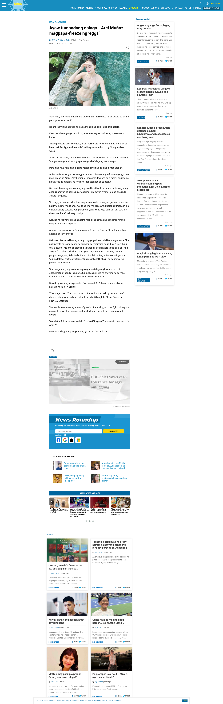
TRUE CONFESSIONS (150, 8)
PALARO (123, 8)
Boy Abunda (55, 627)
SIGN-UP (113, 431)
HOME (73, 8)
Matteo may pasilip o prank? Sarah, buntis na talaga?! (65, 675)
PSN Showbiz (57, 22)
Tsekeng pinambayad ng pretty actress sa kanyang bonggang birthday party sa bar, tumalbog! (110, 544)
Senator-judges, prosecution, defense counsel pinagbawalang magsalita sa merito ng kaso (153, 132)
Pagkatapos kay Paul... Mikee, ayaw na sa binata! (110, 675)
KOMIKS (197, 8)
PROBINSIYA (101, 8)
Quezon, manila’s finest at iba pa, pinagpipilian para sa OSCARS (65, 567)
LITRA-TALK (177, 8)
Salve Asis (65, 40)
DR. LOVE (165, 8)
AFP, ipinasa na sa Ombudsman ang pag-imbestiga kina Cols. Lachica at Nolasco (153, 185)
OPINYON (113, 8)
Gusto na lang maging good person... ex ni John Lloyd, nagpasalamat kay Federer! (108, 621)
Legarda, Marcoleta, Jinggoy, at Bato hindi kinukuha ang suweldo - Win (153, 91)
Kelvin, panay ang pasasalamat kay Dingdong (66, 621)
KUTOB (188, 8)
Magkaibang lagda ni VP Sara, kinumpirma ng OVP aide (154, 255)
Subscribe (215, 4)
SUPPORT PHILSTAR (211, 8)
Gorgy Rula (98, 552)
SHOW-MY (54, 40)
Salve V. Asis (55, 573)
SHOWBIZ (133, 8)
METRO (89, 8)
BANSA (80, 8)
